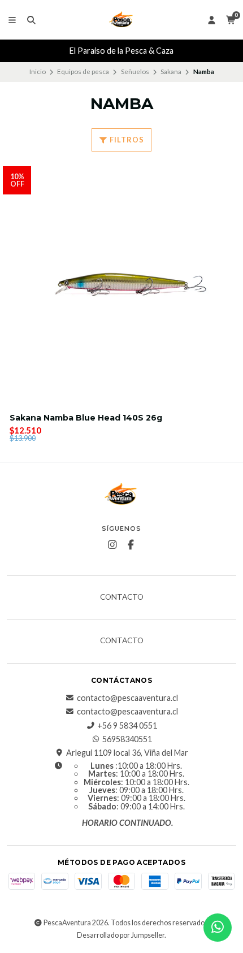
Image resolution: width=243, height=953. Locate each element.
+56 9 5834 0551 (127, 726)
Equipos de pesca (83, 71)
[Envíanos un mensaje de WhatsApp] (217, 927)
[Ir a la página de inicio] (121, 20)
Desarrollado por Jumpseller (120, 935)
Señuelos (135, 71)
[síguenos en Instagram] (112, 545)
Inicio (37, 71)
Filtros (126, 139)
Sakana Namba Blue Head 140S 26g (86, 418)
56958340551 (127, 739)
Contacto (122, 597)
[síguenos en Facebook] (131, 545)
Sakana (170, 71)
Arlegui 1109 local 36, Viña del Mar (127, 753)
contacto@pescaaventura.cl (127, 698)
